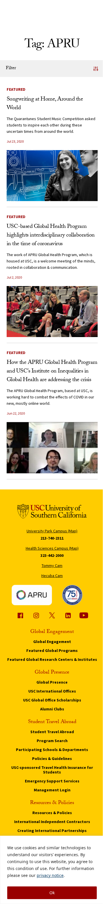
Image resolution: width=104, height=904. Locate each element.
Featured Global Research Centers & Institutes (52, 659)
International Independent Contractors (52, 821)
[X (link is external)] (52, 615)
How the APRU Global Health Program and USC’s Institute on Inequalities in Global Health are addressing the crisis (52, 371)
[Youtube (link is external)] (83, 615)
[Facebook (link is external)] (20, 615)
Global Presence (52, 682)
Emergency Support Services (52, 781)
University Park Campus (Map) (52, 531)
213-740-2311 (52, 538)
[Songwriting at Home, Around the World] (52, 175)
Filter (11, 68)
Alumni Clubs (52, 709)
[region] (52, 870)
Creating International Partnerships (52, 830)
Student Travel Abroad (52, 731)
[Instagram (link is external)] (36, 615)
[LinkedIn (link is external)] (68, 615)
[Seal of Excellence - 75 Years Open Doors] (72, 595)
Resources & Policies (52, 812)
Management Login (52, 790)
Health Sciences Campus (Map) (52, 548)
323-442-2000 (52, 555)
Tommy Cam (52, 565)
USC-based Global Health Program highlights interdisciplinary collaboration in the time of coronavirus (51, 235)
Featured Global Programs (52, 650)
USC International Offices (52, 691)
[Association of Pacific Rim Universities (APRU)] (32, 595)
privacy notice (50, 875)
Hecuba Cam (52, 575)
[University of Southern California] (52, 511)
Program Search (52, 740)
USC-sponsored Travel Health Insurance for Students (52, 770)
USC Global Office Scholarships (52, 700)
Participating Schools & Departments (52, 749)
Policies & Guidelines (52, 758)
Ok (52, 892)
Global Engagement (52, 641)
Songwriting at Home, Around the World (45, 104)
